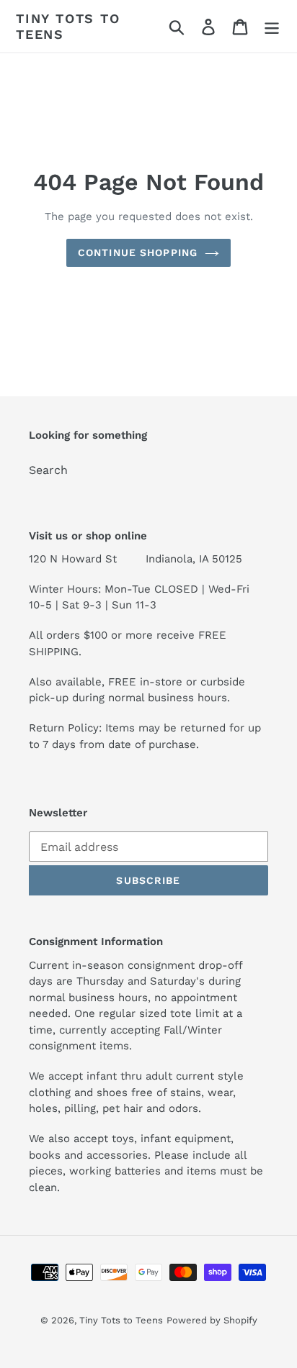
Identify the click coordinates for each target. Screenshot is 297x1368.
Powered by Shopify (212, 1320)
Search (48, 470)
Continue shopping (138, 252)
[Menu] (272, 26)
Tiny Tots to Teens (68, 26)
